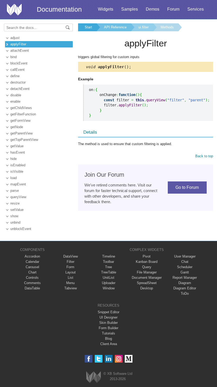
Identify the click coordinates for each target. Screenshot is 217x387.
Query (146, 267)
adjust (15, 38)
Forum (173, 9)
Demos (152, 9)
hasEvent (17, 152)
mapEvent (18, 184)
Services (195, 9)
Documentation (59, 9)
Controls (32, 278)
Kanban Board (146, 262)
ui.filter (143, 27)
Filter (70, 262)
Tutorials (108, 333)
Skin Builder (108, 323)
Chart (32, 272)
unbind (15, 222)
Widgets (105, 9)
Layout (70, 272)
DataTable (32, 288)
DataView (70, 256)
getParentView (21, 133)
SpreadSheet (147, 283)
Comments (32, 283)
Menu (70, 283)
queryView (18, 197)
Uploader (108, 283)
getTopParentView (24, 140)
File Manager (147, 272)
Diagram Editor (184, 288)
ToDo (185, 293)
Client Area (108, 344)
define (15, 76)
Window (109, 288)
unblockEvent (20, 229)
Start (88, 27)
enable (15, 101)
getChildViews (21, 108)
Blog (108, 339)
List (70, 278)
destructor (18, 82)
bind (13, 57)
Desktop (146, 288)
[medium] (129, 359)
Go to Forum (187, 187)
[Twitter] (98, 359)
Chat (184, 262)
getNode (16, 127)
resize (15, 203)
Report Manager (185, 278)
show (14, 216)
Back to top (204, 156)
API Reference (115, 27)
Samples (129, 9)
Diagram (184, 283)
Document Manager (147, 278)
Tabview (70, 288)
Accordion (32, 256)
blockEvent (19, 63)
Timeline (108, 256)
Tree (108, 267)
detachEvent (20, 89)
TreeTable (108, 272)
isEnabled (17, 165)
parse (14, 191)
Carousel (32, 267)
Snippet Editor (108, 312)
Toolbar (108, 262)
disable (15, 95)
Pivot (147, 256)
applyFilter (18, 44)
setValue (17, 210)
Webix (93, 377)
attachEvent (19, 51)
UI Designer (108, 317)
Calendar (32, 262)
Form (70, 267)
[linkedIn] (109, 359)
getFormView (20, 121)
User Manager (185, 256)
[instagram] (119, 359)
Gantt (184, 272)
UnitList (108, 278)
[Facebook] (88, 359)
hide (13, 159)
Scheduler (184, 267)
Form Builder (108, 328)
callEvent (17, 70)
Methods (167, 27)
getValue (17, 146)
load (13, 178)
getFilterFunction (23, 114)
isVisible (16, 171)
